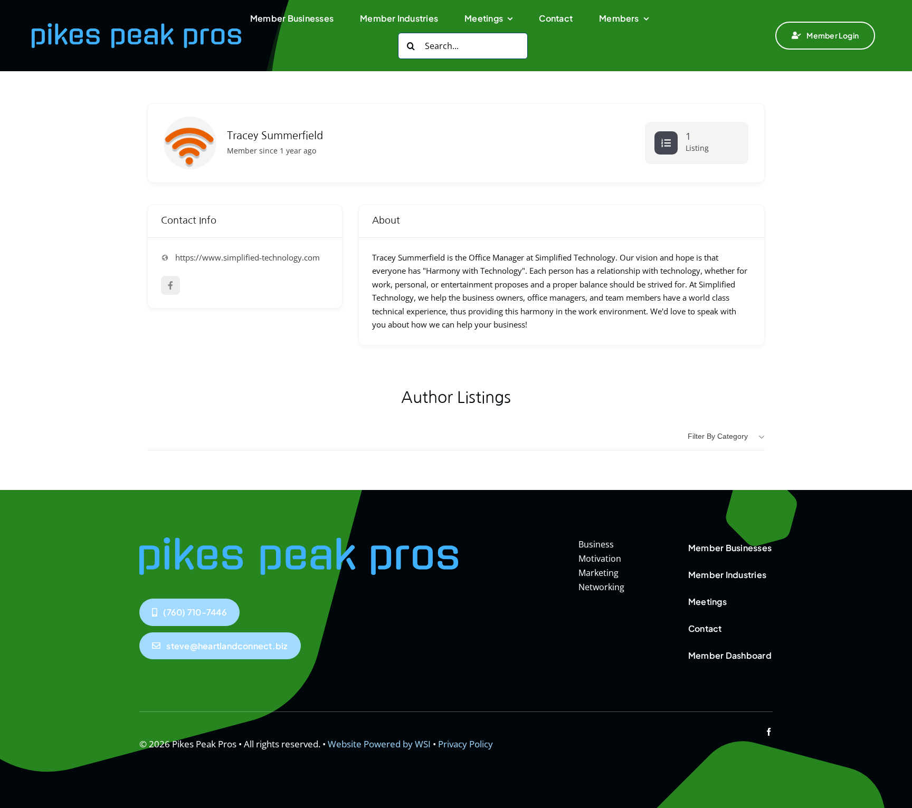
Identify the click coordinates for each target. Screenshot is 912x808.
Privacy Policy (465, 744)
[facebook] (769, 732)
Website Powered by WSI (379, 744)
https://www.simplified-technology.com (247, 257)
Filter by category (718, 436)
